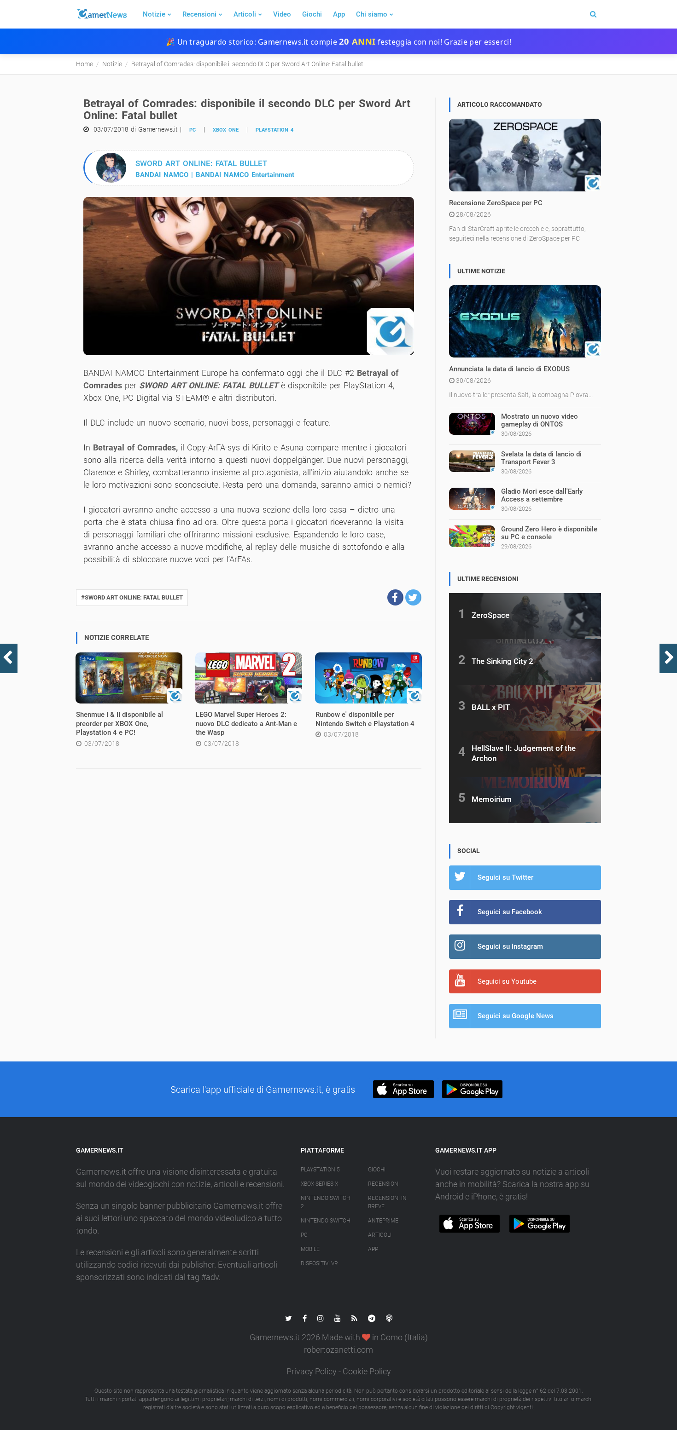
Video (282, 14)
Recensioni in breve (387, 1202)
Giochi (312, 14)
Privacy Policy (311, 1371)
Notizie (154, 14)
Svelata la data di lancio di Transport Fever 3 (541, 458)
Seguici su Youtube (507, 981)
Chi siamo (371, 14)
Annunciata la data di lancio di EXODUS (509, 369)
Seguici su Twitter (505, 877)
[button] (395, 597)
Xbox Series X (319, 1184)
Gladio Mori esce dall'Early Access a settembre (542, 495)
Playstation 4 (274, 130)
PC (192, 130)
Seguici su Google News (516, 1016)
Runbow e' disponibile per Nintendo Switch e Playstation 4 (364, 719)
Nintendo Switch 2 (325, 1202)
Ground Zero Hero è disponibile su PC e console (549, 533)
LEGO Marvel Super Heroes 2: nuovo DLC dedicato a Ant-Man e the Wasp (246, 723)
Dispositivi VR (319, 1263)
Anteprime (383, 1220)
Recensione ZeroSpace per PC (496, 203)
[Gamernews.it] (101, 14)
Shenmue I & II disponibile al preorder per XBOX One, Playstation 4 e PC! (119, 723)
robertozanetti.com (338, 1350)
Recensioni (199, 14)
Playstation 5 (320, 1169)
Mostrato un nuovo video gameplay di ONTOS (539, 420)
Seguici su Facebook (510, 912)
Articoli (244, 14)
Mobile (310, 1249)
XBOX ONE (226, 130)
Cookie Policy (367, 1371)
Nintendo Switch (325, 1220)
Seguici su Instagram (510, 946)
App (339, 14)
